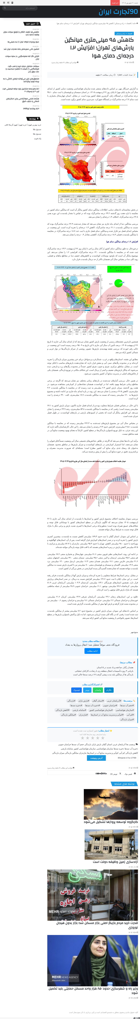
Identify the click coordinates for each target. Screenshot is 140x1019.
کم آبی (122, 753)
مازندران (82, 753)
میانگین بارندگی (71, 753)
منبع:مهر (134, 632)
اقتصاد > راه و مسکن (123, 23)
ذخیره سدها (119, 748)
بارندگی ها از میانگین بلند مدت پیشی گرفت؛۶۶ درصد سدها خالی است (103, 674)
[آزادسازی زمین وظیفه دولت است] (111, 844)
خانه (134, 23)
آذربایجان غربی (119, 744)
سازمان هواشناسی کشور (85, 748)
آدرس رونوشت (96, 758)
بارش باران (96, 744)
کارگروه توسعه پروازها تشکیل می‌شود (111, 822)
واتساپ (98, 690)
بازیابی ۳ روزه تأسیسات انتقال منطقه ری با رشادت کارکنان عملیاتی (104, 671)
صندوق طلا (37, 129)
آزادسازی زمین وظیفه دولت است (115, 862)
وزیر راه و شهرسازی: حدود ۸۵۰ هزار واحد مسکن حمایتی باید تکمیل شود (93, 991)
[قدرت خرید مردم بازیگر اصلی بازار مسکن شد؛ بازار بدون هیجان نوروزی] (92, 895)
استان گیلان (107, 744)
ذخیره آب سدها (131, 748)
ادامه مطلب (92, 651)
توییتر (87, 690)
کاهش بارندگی (132, 753)
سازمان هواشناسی (104, 748)
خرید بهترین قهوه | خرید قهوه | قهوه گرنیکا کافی (23, 125)
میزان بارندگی (58, 753)
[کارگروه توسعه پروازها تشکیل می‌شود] (111, 804)
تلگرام (109, 690)
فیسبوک (76, 690)
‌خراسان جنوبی (64, 744)
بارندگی (87, 744)
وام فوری (37, 138)
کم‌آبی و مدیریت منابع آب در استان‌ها (102, 753)
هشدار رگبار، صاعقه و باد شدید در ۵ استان (115, 667)
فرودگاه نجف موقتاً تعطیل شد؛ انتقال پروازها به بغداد (92, 644)
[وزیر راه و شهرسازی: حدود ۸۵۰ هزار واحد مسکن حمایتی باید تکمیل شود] (92, 960)
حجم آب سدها (78, 744)
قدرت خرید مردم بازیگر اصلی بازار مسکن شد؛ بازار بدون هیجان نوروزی (97, 925)
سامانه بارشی (67, 748)
